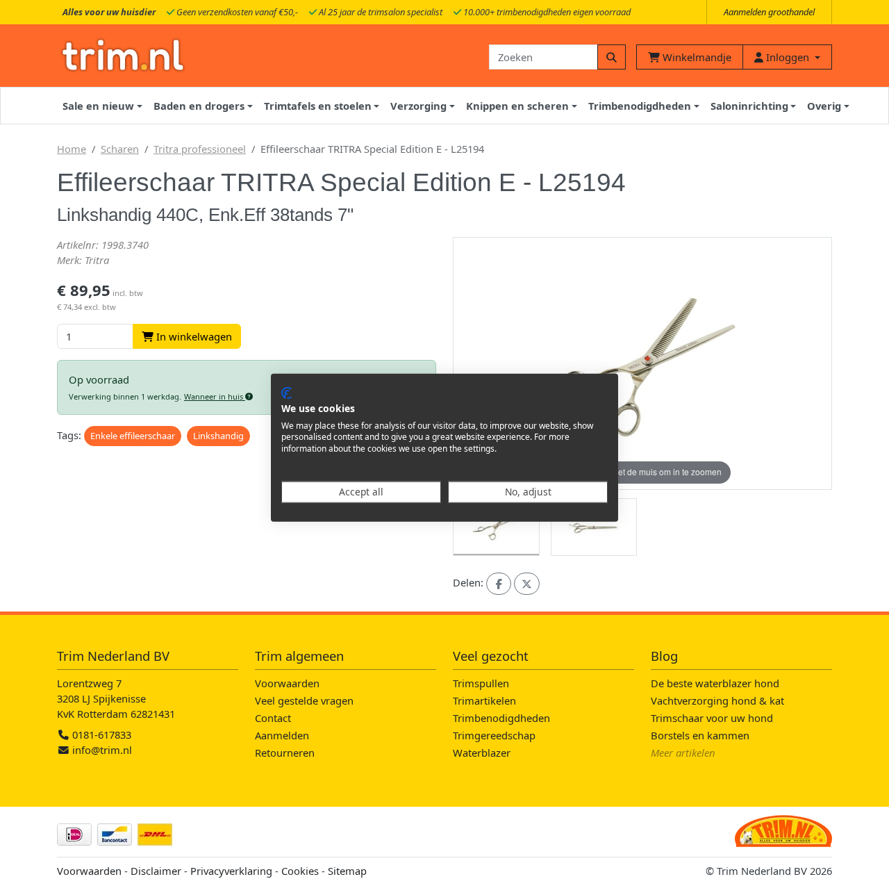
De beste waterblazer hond (715, 683)
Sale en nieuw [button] (98, 106)
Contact (273, 718)
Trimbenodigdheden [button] (639, 106)
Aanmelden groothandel (769, 12)
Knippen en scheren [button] (517, 106)
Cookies (300, 871)
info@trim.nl (102, 750)
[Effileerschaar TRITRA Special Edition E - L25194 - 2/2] (594, 527)
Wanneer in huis (214, 396)
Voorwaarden (287, 683)
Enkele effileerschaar (132, 435)
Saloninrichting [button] (749, 106)
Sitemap (347, 871)
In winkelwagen (192, 336)
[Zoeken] (611, 56)
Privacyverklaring (231, 871)
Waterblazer (481, 752)
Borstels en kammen (700, 735)
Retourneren (285, 752)
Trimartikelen (484, 700)
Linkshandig (218, 435)
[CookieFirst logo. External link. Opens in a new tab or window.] (286, 393)
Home (71, 149)
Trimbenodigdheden (501, 718)
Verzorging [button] (418, 106)
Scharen (120, 149)
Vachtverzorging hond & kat (717, 700)
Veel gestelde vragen (304, 700)
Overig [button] (824, 106)
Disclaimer (156, 871)
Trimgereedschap (494, 735)
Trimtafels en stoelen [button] (318, 106)
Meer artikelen (683, 752)
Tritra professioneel (199, 149)
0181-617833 (100, 734)
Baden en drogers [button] (198, 106)
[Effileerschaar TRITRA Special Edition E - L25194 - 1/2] (496, 527)
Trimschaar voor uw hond (712, 718)
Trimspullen (481, 683)
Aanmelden (282, 735)
